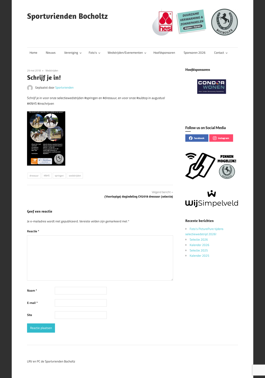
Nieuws (51, 52)
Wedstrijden (51, 70)
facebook (199, 138)
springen (59, 175)
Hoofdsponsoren (164, 52)
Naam (32, 290)
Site (29, 315)
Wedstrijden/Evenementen (125, 52)
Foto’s (93, 52)
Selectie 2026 (199, 239)
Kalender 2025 (199, 255)
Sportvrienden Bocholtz (67, 16)
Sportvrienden (64, 87)
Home (33, 52)
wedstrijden (75, 175)
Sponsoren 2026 (195, 52)
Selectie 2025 (199, 250)
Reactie (33, 231)
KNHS (47, 175)
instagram (223, 138)
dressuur (34, 175)
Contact (219, 52)
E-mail (32, 302)
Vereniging (71, 52)
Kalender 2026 (199, 245)
